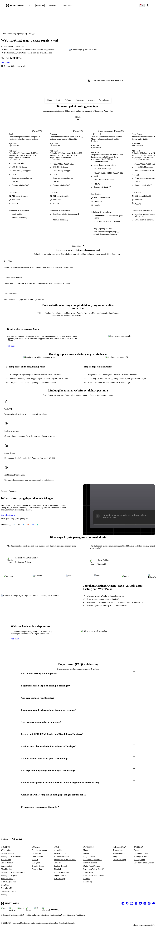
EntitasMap (87, 882)
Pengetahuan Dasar (141, 853)
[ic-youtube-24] (140, 903)
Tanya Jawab (104, 100)
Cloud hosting (6, 869)
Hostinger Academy (141, 856)
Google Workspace (8, 891)
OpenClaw (5, 885)
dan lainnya (55, 909)
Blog (115, 856)
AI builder (58, 850)
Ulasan (86, 853)
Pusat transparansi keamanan (94, 875)
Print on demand (60, 866)
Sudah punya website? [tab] (72, 315)
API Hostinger (59, 879)
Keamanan (79, 100)
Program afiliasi (89, 856)
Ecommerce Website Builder (65, 860)
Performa (68, 100)
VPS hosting (6, 860)
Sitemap (86, 879)
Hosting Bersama (7, 853)
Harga (30, 5)
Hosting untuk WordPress (11, 856)
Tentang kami (118, 850)
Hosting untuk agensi (9, 875)
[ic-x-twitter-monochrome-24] (136, 903)
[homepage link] (15, 5)
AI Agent (91, 100)
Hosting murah (6, 894)
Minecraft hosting (8, 879)
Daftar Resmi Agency (91, 866)
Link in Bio (58, 869)
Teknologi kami (119, 853)
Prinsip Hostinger (119, 860)
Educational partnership (92, 860)
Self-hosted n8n (7, 863)
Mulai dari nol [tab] (58, 315)
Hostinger (5, 839)
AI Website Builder (61, 856)
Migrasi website (60, 875)
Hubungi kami (139, 860)
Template (57, 863)
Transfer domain (38, 866)
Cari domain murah (39, 850)
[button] (78, 673)
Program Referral (90, 863)
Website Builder (60, 853)
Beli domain (36, 853)
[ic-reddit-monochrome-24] (144, 903)
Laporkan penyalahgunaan (144, 863)
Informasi (66, 5)
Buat (58, 100)
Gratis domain (37, 856)
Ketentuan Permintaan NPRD (12, 915)
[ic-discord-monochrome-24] (153, 903)
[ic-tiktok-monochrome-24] (149, 903)
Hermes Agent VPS (8, 882)
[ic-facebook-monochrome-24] (127, 903)
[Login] (147, 5)
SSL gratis (36, 863)
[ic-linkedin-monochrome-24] (122, 903)
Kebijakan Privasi (32, 915)
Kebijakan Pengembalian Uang (53, 915)
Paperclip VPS (6, 888)
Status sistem (88, 872)
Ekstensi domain (38, 869)
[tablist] (78, 315)
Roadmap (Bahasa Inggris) (93, 869)
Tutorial (137, 850)
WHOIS (35, 860)
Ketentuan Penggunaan (85, 250)
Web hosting (6, 850)
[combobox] (78, 119)
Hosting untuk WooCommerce (12, 872)
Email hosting (6, 866)
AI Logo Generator (61, 872)
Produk (38, 5)
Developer (52, 5)
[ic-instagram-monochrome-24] (131, 903)
